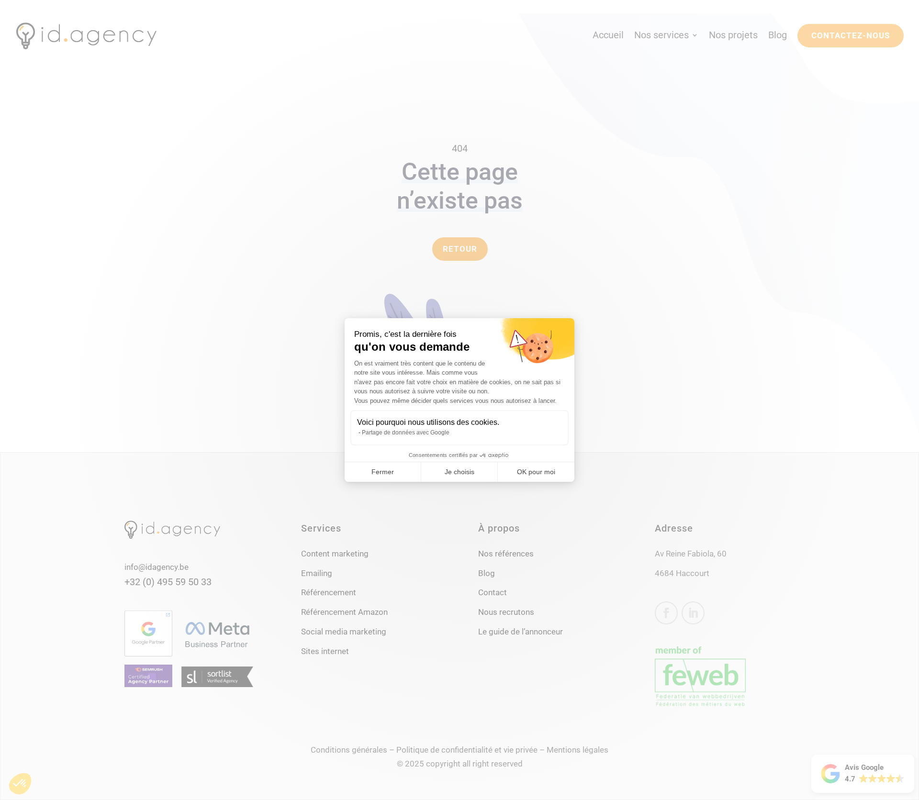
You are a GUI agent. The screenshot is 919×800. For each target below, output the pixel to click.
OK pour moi (536, 472)
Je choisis (459, 472)
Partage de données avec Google (405, 432)
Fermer (382, 472)
